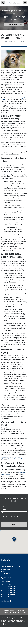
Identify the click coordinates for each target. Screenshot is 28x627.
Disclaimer (13, 612)
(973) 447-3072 (7, 578)
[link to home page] (14, 3)
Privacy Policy (22, 612)
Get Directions (5, 601)
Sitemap (6, 612)
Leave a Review (5, 581)
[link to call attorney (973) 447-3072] (3, 2)
